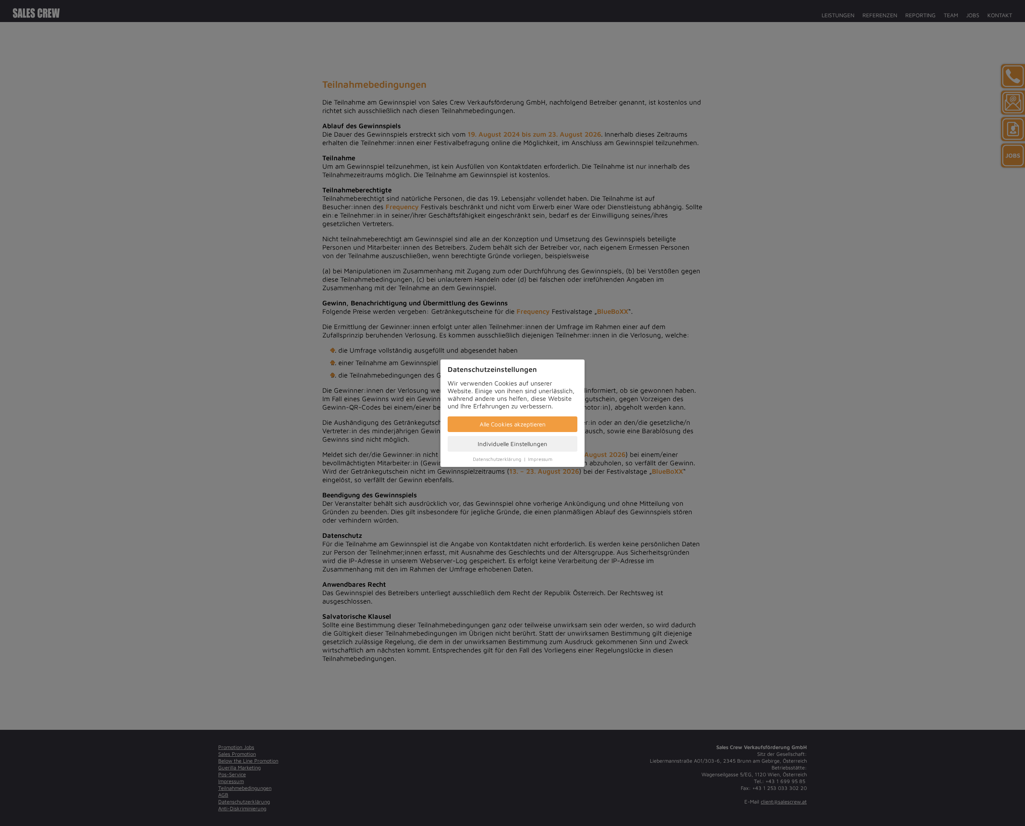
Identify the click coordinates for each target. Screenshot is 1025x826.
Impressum (540, 459)
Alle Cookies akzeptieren (513, 424)
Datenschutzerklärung (497, 459)
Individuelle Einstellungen (512, 443)
